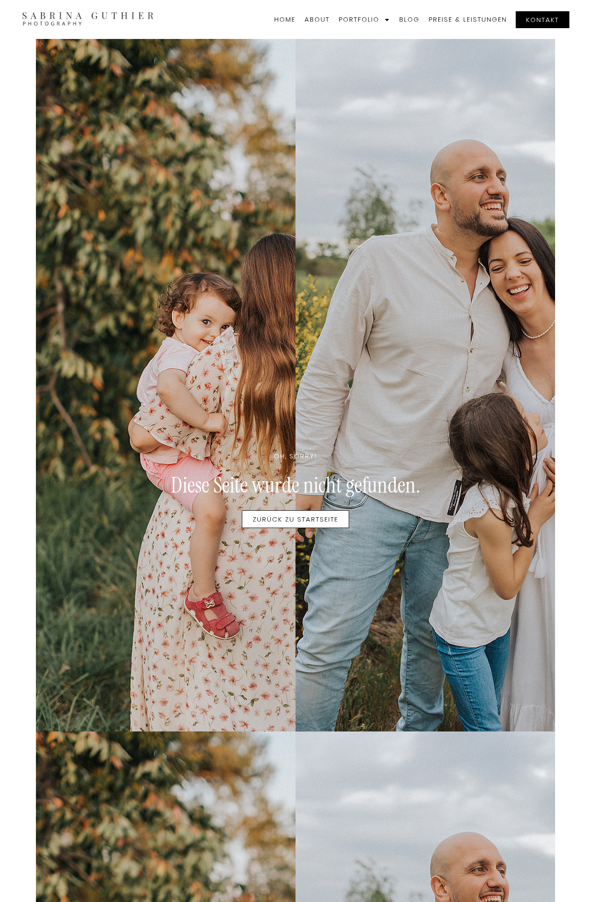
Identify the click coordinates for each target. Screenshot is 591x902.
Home (285, 19)
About (317, 19)
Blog (409, 19)
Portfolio (359, 19)
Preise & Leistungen (468, 19)
